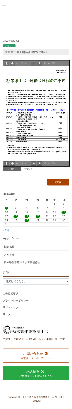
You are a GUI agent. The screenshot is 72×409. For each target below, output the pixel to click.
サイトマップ (10, 307)
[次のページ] (12, 63)
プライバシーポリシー (16, 300)
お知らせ (9, 46)
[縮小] (33, 63)
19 (26, 216)
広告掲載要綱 (10, 293)
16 (63, 212)
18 (15, 216)
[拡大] (39, 63)
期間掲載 (9, 246)
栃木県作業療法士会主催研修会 (22, 262)
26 (26, 220)
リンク (7, 314)
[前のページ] (6, 63)
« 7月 (6, 230)
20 (37, 216)
